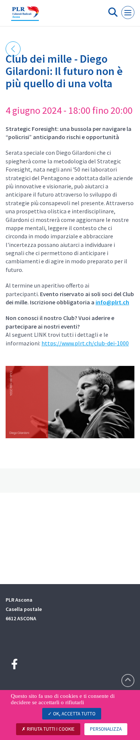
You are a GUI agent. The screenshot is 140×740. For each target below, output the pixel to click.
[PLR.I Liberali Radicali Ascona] (25, 16)
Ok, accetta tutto (74, 714)
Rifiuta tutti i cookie (50, 729)
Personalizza (106, 729)
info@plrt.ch (112, 302)
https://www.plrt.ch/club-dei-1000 (85, 343)
